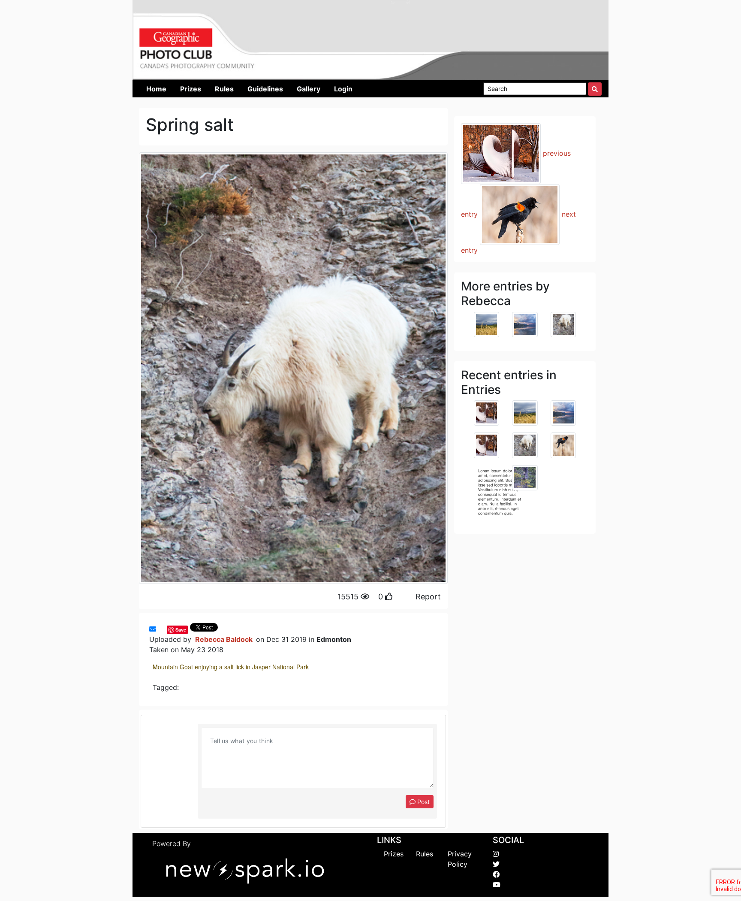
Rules (424, 854)
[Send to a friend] (152, 629)
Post (423, 801)
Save (180, 629)
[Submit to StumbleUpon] (165, 629)
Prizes (394, 854)
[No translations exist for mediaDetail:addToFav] (160, 629)
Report (428, 596)
